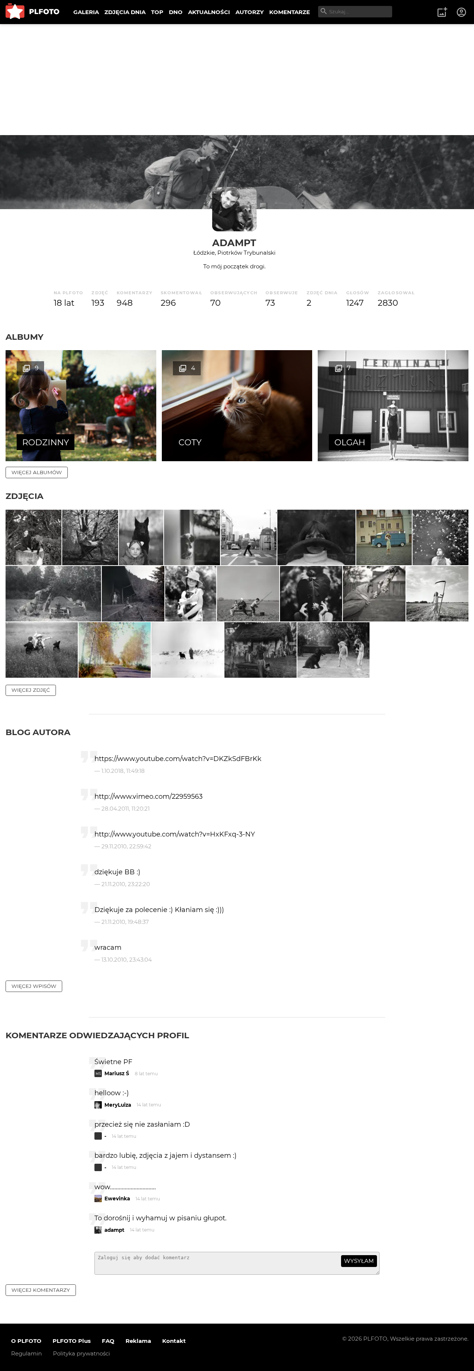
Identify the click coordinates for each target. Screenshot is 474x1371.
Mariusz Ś (116, 1073)
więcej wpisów (33, 986)
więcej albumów (36, 472)
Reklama (138, 1340)
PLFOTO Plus (72, 1340)
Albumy (24, 337)
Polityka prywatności (81, 1353)
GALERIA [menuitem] (86, 12)
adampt (234, 242)
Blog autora (38, 732)
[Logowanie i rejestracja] (462, 12)
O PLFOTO (26, 1340)
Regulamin (26, 1353)
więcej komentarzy (40, 1290)
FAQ (108, 1340)
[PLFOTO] (32, 12)
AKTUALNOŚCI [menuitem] (209, 12)
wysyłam (359, 1260)
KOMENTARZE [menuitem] (289, 12)
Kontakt (174, 1340)
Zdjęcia (24, 496)
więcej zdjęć (30, 690)
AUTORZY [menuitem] (250, 12)
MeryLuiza (117, 1105)
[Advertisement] (237, 79)
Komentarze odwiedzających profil (97, 1035)
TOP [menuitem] (157, 12)
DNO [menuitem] (176, 12)
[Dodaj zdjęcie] (442, 12)
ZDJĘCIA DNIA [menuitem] (125, 12)
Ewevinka (117, 1198)
